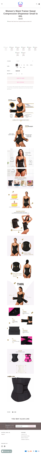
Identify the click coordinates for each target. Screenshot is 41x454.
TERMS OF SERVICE (25, 439)
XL (24, 65)
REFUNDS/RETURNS (25, 436)
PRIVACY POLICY (24, 437)
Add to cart (20, 78)
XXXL (31, 65)
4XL (17, 67)
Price (8, 70)
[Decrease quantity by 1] (16, 73)
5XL (21, 67)
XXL (27, 65)
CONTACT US (24, 434)
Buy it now (20, 82)
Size (8, 66)
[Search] (36, 3)
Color (9, 61)
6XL (24, 67)
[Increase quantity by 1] (22, 73)
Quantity (9, 73)
